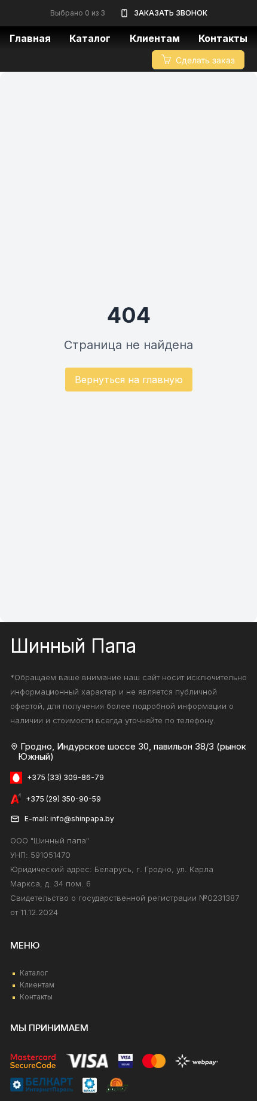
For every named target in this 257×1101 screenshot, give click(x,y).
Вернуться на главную (129, 380)
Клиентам (37, 984)
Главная (30, 38)
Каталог (90, 38)
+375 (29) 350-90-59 (63, 798)
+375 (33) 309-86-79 (65, 777)
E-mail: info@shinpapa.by (69, 818)
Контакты (222, 38)
